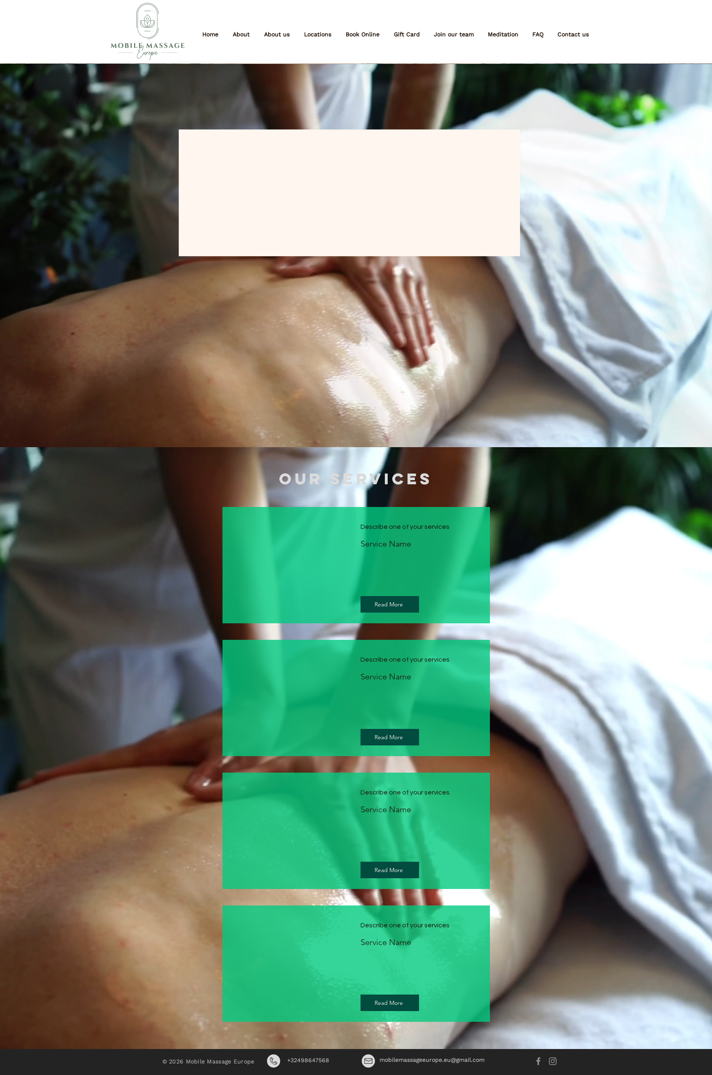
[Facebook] (538, 1061)
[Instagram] (553, 1061)
